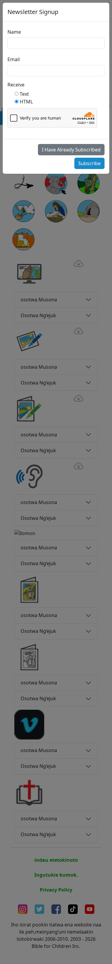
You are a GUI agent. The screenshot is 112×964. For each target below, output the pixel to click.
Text (24, 94)
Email (13, 59)
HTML (26, 101)
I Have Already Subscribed (71, 149)
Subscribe (89, 163)
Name (14, 32)
